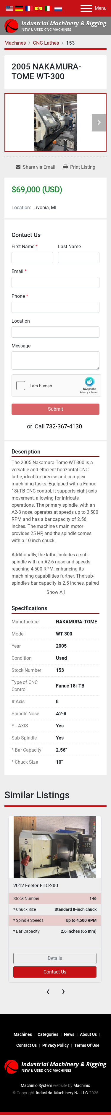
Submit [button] (55, 409)
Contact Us (55, 972)
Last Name (69, 246)
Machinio (81, 1085)
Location (21, 321)
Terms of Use (86, 1045)
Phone (20, 296)
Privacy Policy (55, 1045)
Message (21, 346)
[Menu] (86, 8)
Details (55, 958)
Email (19, 271)
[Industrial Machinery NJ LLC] (55, 1066)
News (69, 1034)
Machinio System (36, 1085)
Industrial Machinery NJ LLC (62, 1092)
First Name (25, 246)
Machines (23, 1034)
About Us (88, 1034)
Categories (48, 1034)
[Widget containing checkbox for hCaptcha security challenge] (56, 385)
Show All (55, 592)
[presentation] (48, 991)
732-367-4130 (64, 426)
